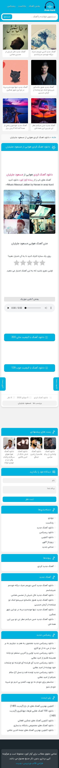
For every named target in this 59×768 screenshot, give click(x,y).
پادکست (22, 6)
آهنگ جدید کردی (45, 566)
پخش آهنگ (34, 6)
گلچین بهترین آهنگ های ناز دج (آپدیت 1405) (31, 706)
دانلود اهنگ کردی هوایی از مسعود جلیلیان (28, 146)
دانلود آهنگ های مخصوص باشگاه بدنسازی (33, 725)
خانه (54, 137)
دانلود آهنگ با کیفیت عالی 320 (27, 337)
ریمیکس (11, 6)
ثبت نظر (29, 499)
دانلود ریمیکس (46, 532)
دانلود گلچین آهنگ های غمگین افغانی (35, 720)
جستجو (7, 16)
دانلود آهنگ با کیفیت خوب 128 (28, 367)
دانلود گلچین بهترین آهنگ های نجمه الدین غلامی (30, 730)
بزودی (50, 518)
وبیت (18, 763)
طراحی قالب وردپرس (33, 763)
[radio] (42, 264)
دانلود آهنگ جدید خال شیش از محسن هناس (32, 595)
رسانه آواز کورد (26, 180)
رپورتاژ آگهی (47, 542)
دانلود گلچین (47, 537)
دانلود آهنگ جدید (45, 527)
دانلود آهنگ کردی (43, 174)
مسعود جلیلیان (14, 174)
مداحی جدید (47, 547)
